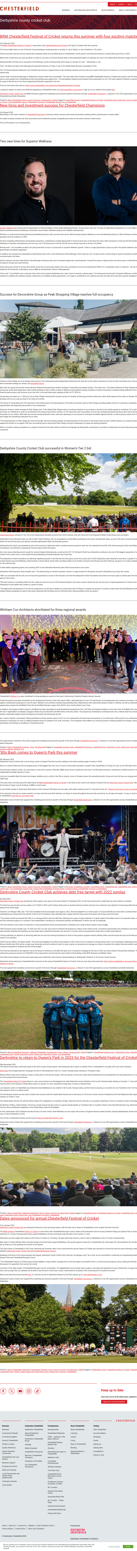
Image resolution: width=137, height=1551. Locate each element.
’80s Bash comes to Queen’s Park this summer (38, 752)
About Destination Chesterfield (32, 1434)
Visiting (55, 100)
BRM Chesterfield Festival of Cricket (16, 45)
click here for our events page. (22, 796)
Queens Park (28, 889)
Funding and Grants (9, 1466)
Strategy (28, 1444)
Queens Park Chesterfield (42, 889)
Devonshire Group (37, 384)
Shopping (97, 1437)
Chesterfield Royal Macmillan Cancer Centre (54, 1476)
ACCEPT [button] (128, 1546)
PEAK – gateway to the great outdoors (56, 1438)
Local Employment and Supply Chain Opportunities (11, 1476)
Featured (44, 1370)
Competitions (98, 1451)
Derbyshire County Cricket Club (11, 94)
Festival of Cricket (31, 1232)
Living (73, 1440)
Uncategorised (46, 100)
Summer (37, 100)
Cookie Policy (20, 1529)
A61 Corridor (52, 1487)
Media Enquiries (31, 1448)
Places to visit (98, 1455)
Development (52, 1052)
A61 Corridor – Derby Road (56, 1501)
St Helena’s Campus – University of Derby (56, 1483)
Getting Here (98, 1448)
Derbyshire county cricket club (118, 747)
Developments (108, 10)
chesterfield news (110, 100)
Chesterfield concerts (81, 887)
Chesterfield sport (6, 1054)
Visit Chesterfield (99, 1430)
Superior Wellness (6, 228)
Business (66, 10)
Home (24, 100)
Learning (74, 1433)
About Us (12, 1526)
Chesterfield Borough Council (56, 45)
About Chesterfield (14, 100)
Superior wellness (6, 749)
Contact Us (22, 1526)
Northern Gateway (54, 1467)
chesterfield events (73, 100)
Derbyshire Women (7, 535)
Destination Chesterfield (19, 8)
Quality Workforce (9, 1448)
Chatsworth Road (54, 1513)
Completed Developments (53, 1462)
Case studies (7, 1485)
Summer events (59, 889)
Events (121, 4)
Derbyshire (4, 1071)
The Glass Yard (53, 1470)
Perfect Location (8, 1444)
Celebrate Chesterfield (38, 1052)
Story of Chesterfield (78, 1444)
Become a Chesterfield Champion (33, 1456)
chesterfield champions (83, 747)
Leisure (30, 100)
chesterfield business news (64, 747)
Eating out (97, 1444)
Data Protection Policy (45, 1526)
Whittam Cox (15, 696)
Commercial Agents (9, 1437)
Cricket (16, 1054)
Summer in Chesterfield (46, 102)
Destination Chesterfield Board (34, 1440)
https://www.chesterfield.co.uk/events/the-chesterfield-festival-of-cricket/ (52, 86)
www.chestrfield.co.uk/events (71, 90)
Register (31, 1526)
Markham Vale (53, 1457)
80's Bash (69, 887)
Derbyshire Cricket (50, 1054)
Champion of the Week (33, 1461)
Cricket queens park (27, 1372)
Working (74, 1448)
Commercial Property (10, 1433)
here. (113, 90)
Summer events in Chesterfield (76, 889)
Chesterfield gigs (111, 887)
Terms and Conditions (36, 1529)
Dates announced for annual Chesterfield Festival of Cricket (49, 1218)
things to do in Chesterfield (66, 102)
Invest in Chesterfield (10, 1440)
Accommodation (99, 1433)
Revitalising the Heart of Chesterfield (57, 1453)
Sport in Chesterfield (29, 102)
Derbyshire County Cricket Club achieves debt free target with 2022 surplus (62, 892)
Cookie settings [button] (114, 1546)
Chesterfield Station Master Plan (55, 1443)
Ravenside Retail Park (56, 1497)
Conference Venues (9, 1481)
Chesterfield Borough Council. (45, 1251)
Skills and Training (9, 1470)
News (112, 4)
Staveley (51, 1448)
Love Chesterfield (14, 102)
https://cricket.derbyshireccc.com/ (50, 1118)
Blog (130, 4)
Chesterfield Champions (97, 94)
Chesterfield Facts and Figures (10, 1458)
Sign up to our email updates (114, 1402)
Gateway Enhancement (56, 1506)
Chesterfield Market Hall (57, 1510)
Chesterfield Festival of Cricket (91, 100)
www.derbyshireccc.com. (93, 1275)
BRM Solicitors (8, 1232)
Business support (8, 1463)
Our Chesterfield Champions (31, 1466)
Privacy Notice (7, 1529)
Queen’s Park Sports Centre (55, 1492)
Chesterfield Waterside (56, 1433)
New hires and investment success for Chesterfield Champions (52, 105)
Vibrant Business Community (8, 1452)
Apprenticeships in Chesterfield (77, 1452)
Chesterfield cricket (122, 1052)
